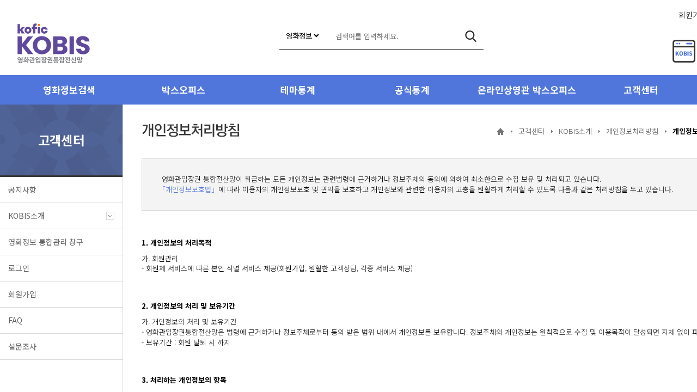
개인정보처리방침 (632, 131)
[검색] (471, 36)
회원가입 (22, 294)
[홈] (500, 132)
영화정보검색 (69, 89)
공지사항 (22, 189)
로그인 (18, 267)
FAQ (15, 320)
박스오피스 (183, 89)
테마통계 (297, 89)
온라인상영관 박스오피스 (527, 89)
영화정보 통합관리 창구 (45, 241)
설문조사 (22, 346)
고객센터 (531, 131)
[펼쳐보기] (110, 216)
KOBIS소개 (26, 215)
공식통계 (412, 89)
